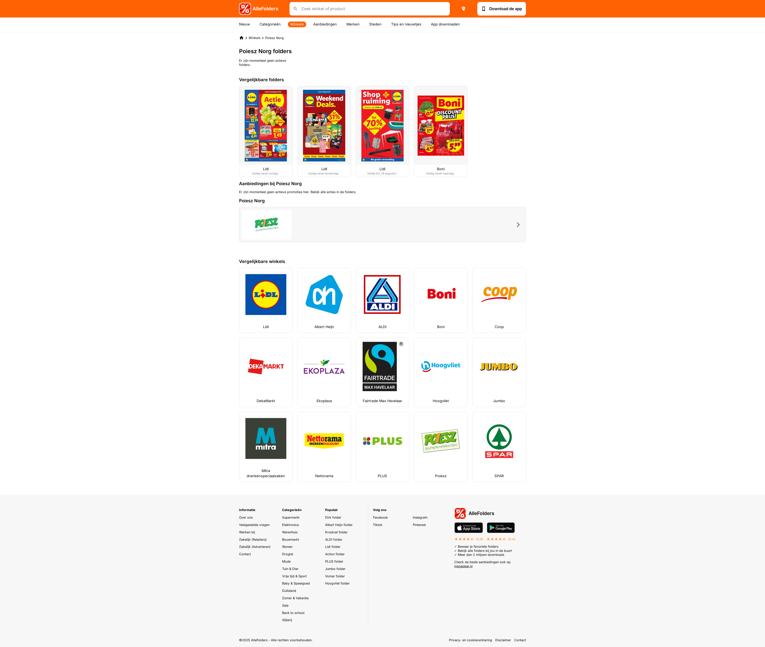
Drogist (287, 554)
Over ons (246, 517)
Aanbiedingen (325, 24)
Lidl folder (332, 547)
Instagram (420, 517)
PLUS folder (334, 561)
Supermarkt (290, 517)
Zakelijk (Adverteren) (255, 547)
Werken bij (247, 532)
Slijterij (287, 620)
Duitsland (289, 591)
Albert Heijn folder (339, 525)
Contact (245, 554)
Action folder (335, 554)
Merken (353, 24)
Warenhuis (290, 532)
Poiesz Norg (274, 38)
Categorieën (270, 24)
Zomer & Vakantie (295, 598)
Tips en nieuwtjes (406, 24)
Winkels (297, 24)
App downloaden (445, 24)
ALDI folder (333, 539)
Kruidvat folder (336, 532)
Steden (375, 24)
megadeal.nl (463, 566)
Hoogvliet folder (337, 583)
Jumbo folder (335, 569)
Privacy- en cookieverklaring (470, 640)
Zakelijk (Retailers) (253, 539)
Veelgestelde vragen (254, 525)
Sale (285, 605)
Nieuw (244, 24)
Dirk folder (333, 517)
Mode (286, 561)
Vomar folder (335, 576)
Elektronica (290, 525)
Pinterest (419, 525)
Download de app (505, 8)
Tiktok (377, 525)
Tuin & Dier (290, 569)
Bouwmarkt (290, 539)
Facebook (380, 517)
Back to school (293, 613)
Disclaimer (503, 640)
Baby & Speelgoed (296, 583)
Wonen (287, 547)
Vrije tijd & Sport (294, 576)
